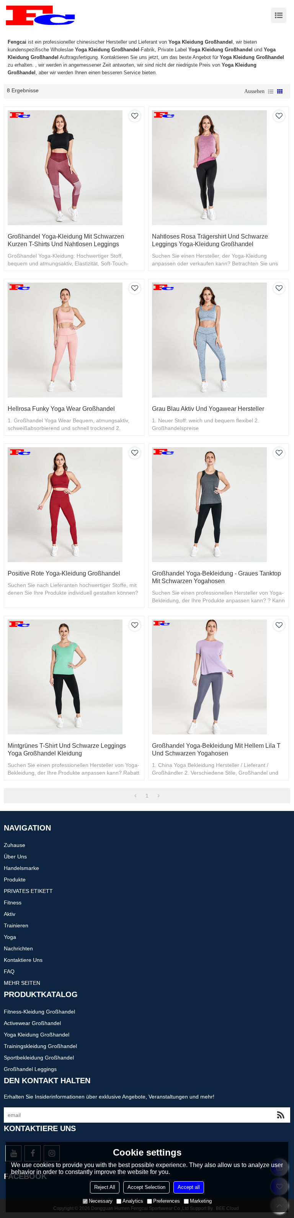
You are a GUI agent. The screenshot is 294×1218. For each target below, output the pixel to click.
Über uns (15, 856)
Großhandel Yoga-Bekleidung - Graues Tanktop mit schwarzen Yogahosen (216, 577)
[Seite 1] (135, 795)
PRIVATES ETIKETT (28, 891)
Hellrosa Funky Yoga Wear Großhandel (61, 408)
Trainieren (16, 925)
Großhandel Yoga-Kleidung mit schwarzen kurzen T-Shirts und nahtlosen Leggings (66, 240)
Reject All (104, 1187)
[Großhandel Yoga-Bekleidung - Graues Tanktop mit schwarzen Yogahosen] (218, 504)
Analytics (132, 1201)
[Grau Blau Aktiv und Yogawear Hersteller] (218, 340)
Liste (270, 91)
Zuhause (14, 845)
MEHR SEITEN (22, 983)
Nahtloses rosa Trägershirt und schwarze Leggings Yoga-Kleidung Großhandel (210, 240)
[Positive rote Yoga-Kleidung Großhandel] (74, 504)
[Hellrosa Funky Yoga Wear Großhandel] (74, 340)
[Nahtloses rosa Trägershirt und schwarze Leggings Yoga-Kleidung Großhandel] (218, 167)
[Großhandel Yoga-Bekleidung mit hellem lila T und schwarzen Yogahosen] (218, 677)
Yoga (10, 937)
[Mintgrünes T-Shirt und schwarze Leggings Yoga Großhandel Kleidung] (74, 677)
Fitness (12, 902)
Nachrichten (18, 948)
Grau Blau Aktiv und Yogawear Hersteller (208, 408)
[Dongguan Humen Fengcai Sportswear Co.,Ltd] (40, 15)
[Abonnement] (280, 1115)
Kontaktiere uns (23, 960)
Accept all (189, 1187)
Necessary (101, 1201)
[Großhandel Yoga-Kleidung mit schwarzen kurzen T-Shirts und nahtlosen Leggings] (74, 167)
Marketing (201, 1201)
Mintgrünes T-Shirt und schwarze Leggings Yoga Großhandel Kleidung (67, 749)
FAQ (9, 971)
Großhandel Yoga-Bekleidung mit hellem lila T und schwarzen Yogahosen (216, 749)
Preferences (166, 1201)
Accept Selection (146, 1187)
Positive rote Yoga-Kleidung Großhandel (64, 573)
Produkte (15, 879)
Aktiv (9, 914)
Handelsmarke (21, 868)
